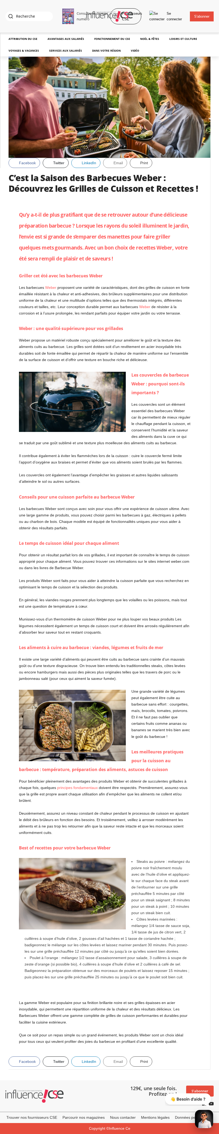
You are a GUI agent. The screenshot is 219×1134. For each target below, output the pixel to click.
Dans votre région (106, 50)
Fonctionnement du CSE (112, 39)
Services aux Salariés (65, 50)
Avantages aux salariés (66, 39)
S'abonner (201, 16)
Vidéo (135, 50)
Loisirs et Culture (183, 39)
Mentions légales (155, 1117)
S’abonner (199, 1091)
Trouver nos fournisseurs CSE (31, 1117)
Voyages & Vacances (24, 50)
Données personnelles (194, 1117)
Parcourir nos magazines (83, 1117)
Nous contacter (123, 1117)
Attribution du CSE (23, 39)
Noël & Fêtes (149, 39)
